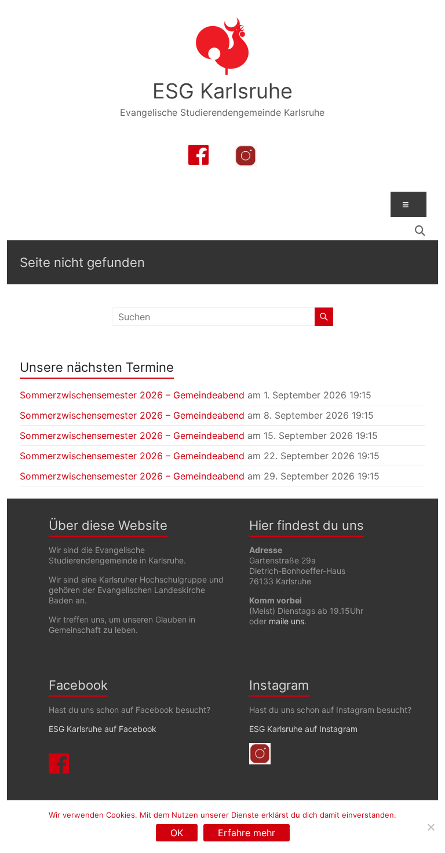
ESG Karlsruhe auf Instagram (303, 729)
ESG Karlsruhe (222, 91)
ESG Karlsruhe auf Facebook (102, 729)
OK (176, 833)
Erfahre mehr (246, 833)
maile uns (286, 621)
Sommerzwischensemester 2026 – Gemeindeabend (132, 395)
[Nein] (430, 827)
